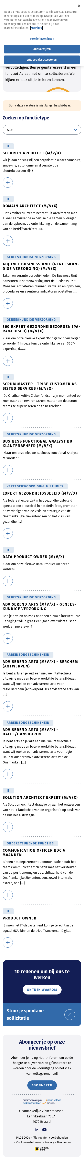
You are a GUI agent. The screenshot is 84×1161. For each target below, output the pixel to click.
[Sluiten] (79, 5)
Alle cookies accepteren (41, 59)
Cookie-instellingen (29, 1142)
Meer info (36, 27)
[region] (42, 33)
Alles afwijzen (42, 49)
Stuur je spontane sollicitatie (25, 1014)
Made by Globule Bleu (42, 1149)
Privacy (49, 1142)
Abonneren (42, 1085)
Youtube (44, 1129)
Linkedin (36, 1129)
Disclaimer (64, 1142)
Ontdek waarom (42, 990)
